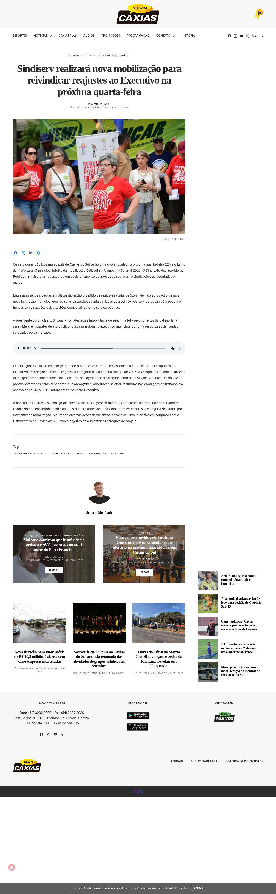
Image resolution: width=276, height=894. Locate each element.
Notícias (40, 35)
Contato (163, 35)
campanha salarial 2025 (31, 454)
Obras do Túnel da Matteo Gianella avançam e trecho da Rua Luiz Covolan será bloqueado (158, 659)
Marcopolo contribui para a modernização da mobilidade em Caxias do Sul (240, 671)
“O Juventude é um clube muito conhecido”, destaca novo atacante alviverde (238, 648)
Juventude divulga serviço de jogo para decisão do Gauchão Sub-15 (241, 602)
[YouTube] (241, 36)
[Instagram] (235, 36)
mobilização (98, 454)
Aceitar (198, 888)
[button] (261, 36)
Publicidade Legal (204, 761)
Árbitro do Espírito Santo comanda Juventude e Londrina (238, 579)
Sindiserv (118, 454)
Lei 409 (80, 454)
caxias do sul (61, 454)
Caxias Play (68, 35)
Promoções (111, 35)
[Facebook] (229, 36)
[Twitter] (247, 36)
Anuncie (177, 761)
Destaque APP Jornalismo (101, 56)
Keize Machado (53, 557)
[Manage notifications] (11, 867)
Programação (138, 35)
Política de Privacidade (244, 761)
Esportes (20, 35)
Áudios (89, 35)
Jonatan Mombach (99, 104)
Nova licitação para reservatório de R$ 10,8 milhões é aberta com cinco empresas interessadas (39, 657)
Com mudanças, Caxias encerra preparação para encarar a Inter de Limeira (239, 625)
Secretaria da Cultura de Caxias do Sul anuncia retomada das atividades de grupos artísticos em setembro (99, 659)
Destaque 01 (76, 56)
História (188, 35)
